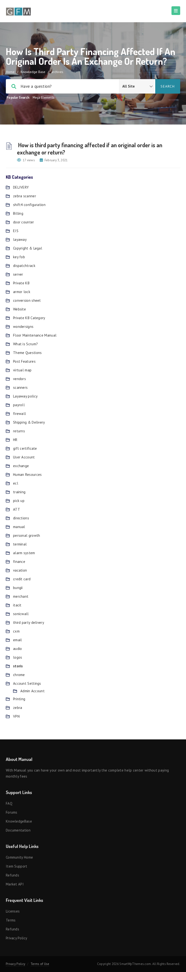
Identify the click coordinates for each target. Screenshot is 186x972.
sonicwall (21, 613)
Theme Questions (27, 352)
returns (19, 431)
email (17, 640)
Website (19, 309)
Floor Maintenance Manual (34, 335)
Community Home (19, 857)
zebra (17, 707)
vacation (20, 570)
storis (18, 666)
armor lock (21, 291)
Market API (15, 884)
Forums (11, 812)
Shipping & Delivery (29, 422)
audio (17, 648)
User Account (24, 457)
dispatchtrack (24, 265)
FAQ (9, 803)
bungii (18, 587)
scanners (20, 387)
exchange (21, 466)
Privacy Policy (16, 938)
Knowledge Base (33, 72)
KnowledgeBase (19, 821)
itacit (17, 605)
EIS (15, 230)
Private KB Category (29, 318)
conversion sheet (27, 300)
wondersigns (23, 326)
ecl (15, 483)
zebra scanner (24, 196)
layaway (20, 239)
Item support (16, 866)
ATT (16, 509)
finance (19, 561)
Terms (11, 920)
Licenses (13, 911)
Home (10, 72)
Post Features (24, 361)
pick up (18, 500)
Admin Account (32, 691)
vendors (19, 378)
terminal (20, 544)
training (19, 492)
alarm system (24, 553)
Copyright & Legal (27, 248)
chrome (19, 674)
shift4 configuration (29, 204)
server (18, 274)
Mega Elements (44, 98)
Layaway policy (25, 396)
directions (21, 518)
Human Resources (27, 474)
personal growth (26, 535)
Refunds (12, 875)
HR (15, 439)
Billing (18, 213)
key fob (19, 257)
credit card (22, 579)
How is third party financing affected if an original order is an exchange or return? (89, 148)
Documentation (18, 830)
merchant (20, 596)
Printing (19, 699)
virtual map (22, 370)
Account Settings (27, 683)
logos (17, 657)
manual (19, 526)
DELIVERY (21, 187)
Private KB (21, 283)
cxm (16, 631)
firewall (19, 413)
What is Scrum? (25, 344)
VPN (16, 716)
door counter (23, 222)
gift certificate (25, 448)
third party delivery (28, 622)
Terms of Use (40, 964)
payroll (19, 405)
